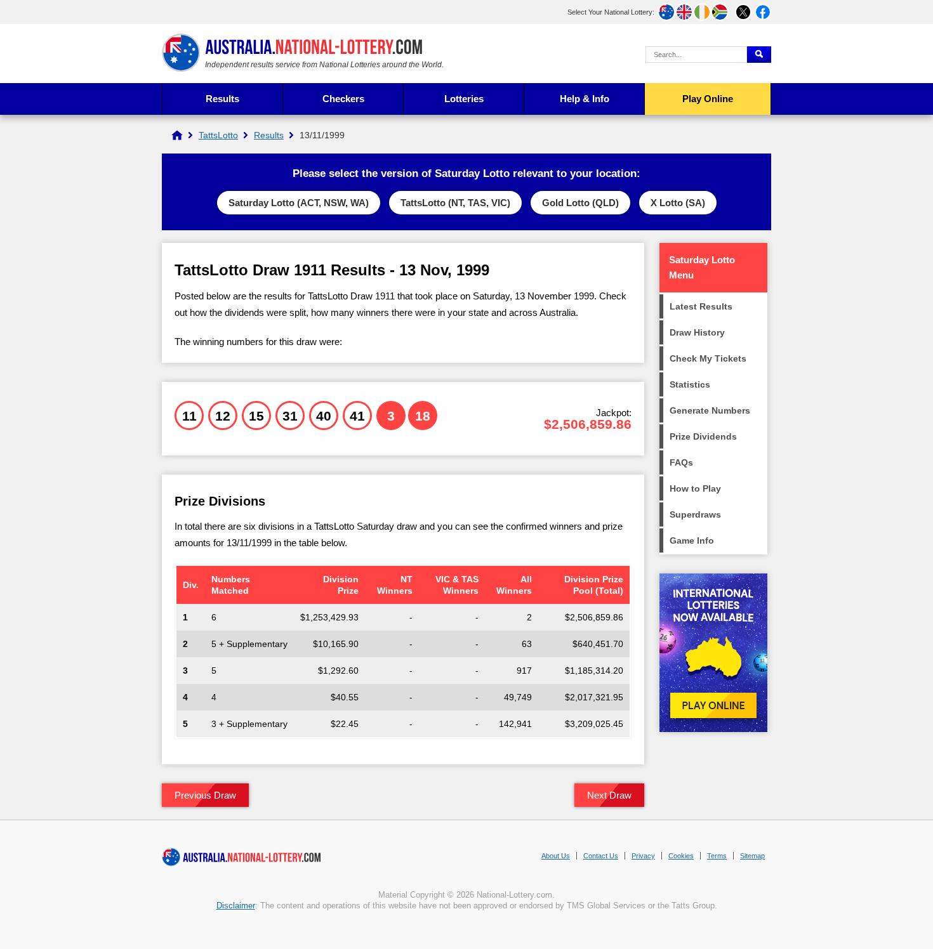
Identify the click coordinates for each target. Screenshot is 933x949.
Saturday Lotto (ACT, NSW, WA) (298, 202)
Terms (717, 856)
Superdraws (695, 514)
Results (222, 98)
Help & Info (584, 98)
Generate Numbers (710, 410)
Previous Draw (205, 795)
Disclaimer (235, 905)
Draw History (697, 332)
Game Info (692, 540)
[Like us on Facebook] (763, 12)
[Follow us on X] (743, 12)
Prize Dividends (703, 436)
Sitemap (752, 856)
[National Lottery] (177, 135)
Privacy (643, 856)
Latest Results (701, 306)
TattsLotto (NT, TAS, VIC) (455, 202)
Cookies (681, 856)
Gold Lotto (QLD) (580, 202)
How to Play (695, 488)
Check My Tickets (708, 358)
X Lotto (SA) (678, 202)
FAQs (681, 462)
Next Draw (609, 795)
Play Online (707, 98)
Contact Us (600, 856)
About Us (555, 856)
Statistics (690, 384)
